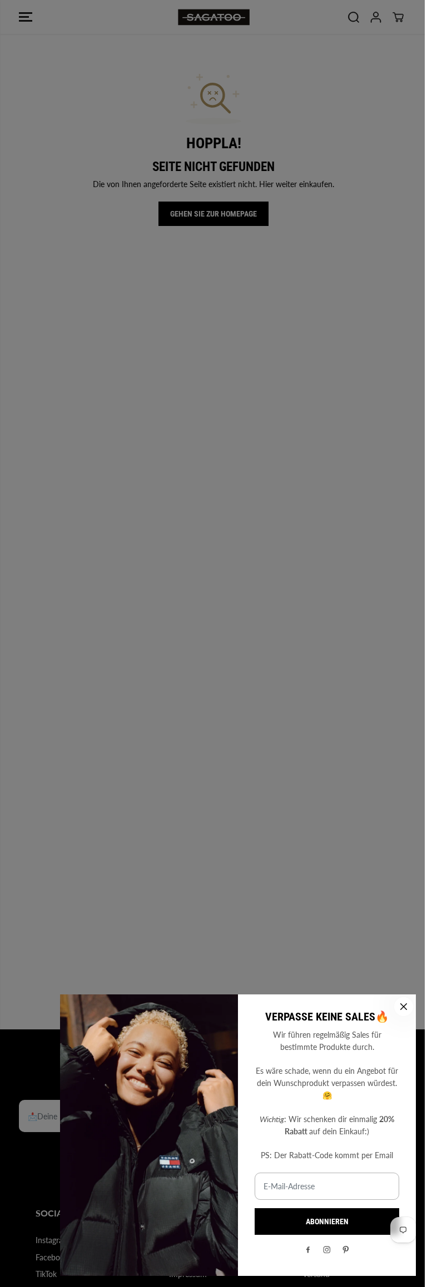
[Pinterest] (345, 1249)
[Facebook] (308, 1249)
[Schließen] (403, 1006)
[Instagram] (326, 1249)
